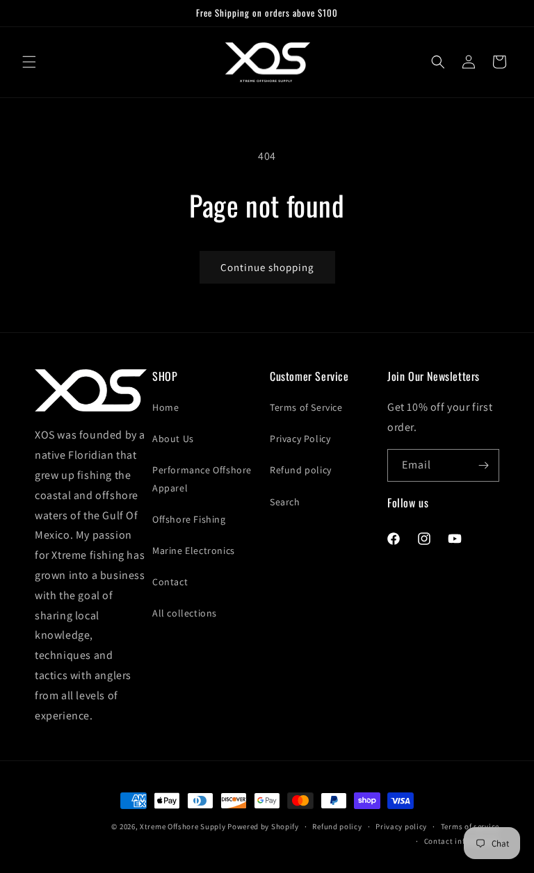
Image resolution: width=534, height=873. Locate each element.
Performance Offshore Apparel (202, 478)
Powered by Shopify (263, 826)
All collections (184, 613)
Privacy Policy (300, 438)
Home (165, 407)
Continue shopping (267, 267)
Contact (170, 582)
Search (285, 502)
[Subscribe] (483, 465)
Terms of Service (306, 407)
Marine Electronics (193, 550)
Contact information (461, 841)
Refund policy (301, 470)
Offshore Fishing (189, 519)
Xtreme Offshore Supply (182, 826)
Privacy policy (401, 826)
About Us (173, 438)
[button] (29, 62)
